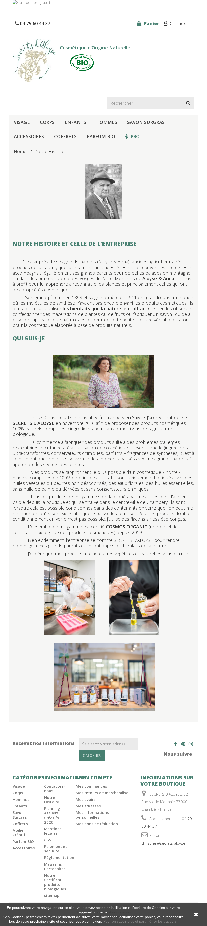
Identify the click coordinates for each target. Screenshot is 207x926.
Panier (151, 23)
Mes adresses (88, 805)
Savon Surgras (146, 122)
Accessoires (29, 136)
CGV (47, 839)
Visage (22, 122)
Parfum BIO (101, 136)
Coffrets (65, 136)
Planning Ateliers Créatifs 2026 (52, 815)
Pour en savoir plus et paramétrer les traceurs (140, 921)
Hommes (106, 122)
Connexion (180, 23)
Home (20, 151)
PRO (135, 136)
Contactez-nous (54, 788)
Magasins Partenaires (55, 866)
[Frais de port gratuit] (103, 5)
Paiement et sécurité (55, 848)
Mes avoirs (86, 799)
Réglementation (59, 857)
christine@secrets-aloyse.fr (165, 843)
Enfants (75, 122)
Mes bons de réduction (97, 823)
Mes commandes (91, 786)
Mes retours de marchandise (102, 792)
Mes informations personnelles (92, 815)
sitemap (51, 895)
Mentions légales (53, 831)
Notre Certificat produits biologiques (55, 882)
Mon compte (94, 777)
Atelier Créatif (19, 832)
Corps (47, 122)
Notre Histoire (51, 799)
